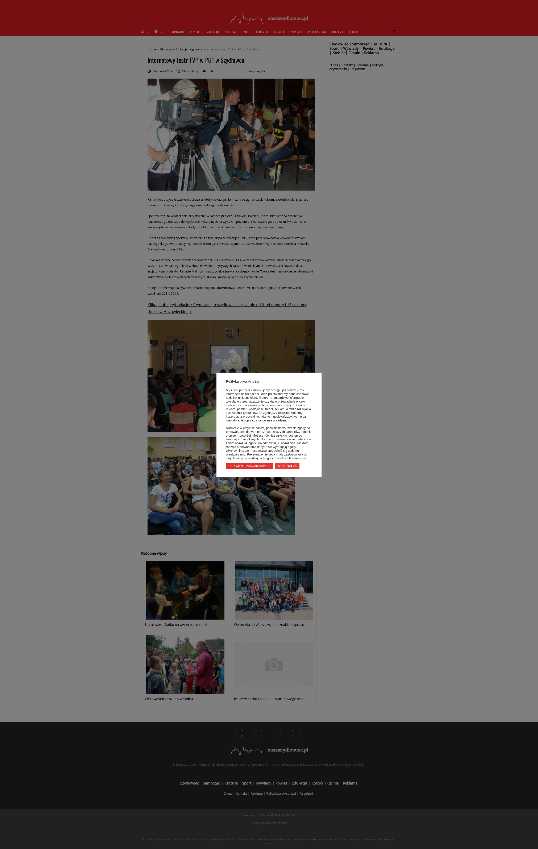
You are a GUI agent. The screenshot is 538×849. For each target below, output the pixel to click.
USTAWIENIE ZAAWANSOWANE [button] (249, 466)
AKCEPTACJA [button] (287, 466)
